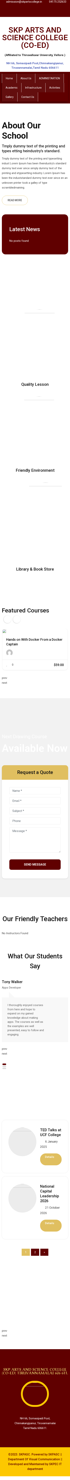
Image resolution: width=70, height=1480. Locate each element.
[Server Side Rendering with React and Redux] (6, 631)
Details (49, 1157)
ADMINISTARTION (49, 78)
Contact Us (27, 96)
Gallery (10, 96)
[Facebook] (23, 11)
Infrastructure (33, 87)
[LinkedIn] (39, 11)
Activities (54, 87)
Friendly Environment (35, 470)
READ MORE (15, 200)
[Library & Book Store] (45, 521)
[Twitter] (31, 11)
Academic (12, 87)
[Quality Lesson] (39, 342)
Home (9, 78)
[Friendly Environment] (39, 429)
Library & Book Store (35, 569)
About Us (26, 78)
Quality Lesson (35, 384)
